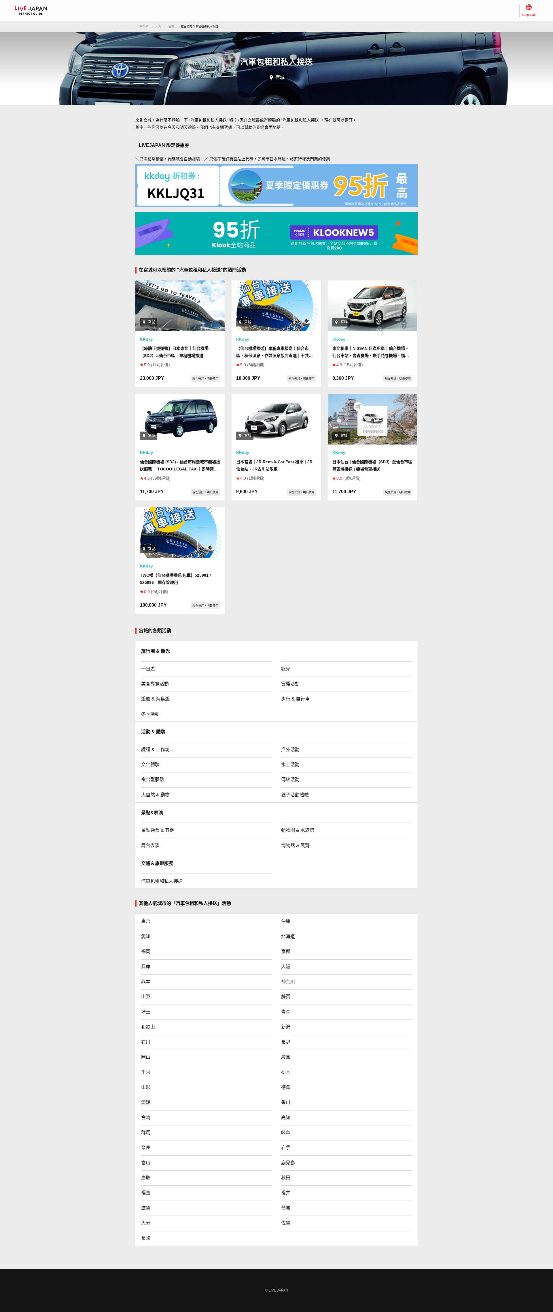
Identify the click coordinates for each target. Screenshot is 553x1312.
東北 (158, 26)
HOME (144, 26)
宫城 (171, 26)
